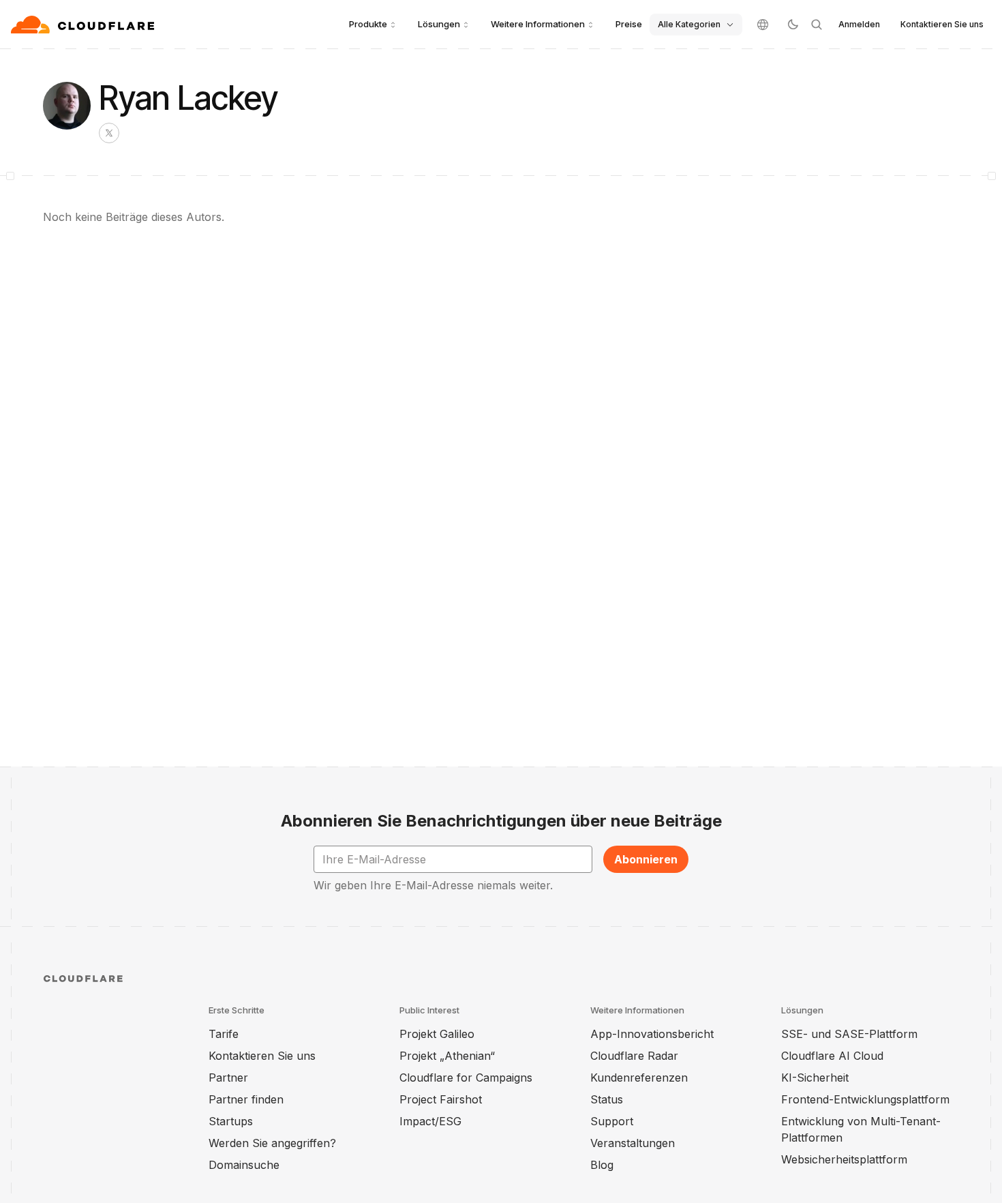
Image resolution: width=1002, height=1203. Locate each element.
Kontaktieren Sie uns (942, 24)
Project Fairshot (440, 1099)
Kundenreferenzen (639, 1077)
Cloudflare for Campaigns (465, 1077)
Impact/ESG (430, 1121)
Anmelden (859, 24)
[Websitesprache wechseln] (763, 24)
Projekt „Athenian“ (447, 1056)
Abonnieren (646, 859)
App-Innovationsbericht (652, 1034)
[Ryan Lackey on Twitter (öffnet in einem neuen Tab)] (109, 133)
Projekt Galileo (436, 1034)
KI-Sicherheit (815, 1077)
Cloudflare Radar (634, 1056)
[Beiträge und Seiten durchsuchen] (816, 24)
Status (606, 1099)
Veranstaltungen (632, 1143)
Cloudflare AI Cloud (832, 1056)
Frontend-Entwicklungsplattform (865, 1099)
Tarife (224, 1034)
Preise (629, 23)
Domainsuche (244, 1165)
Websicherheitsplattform (844, 1159)
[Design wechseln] (792, 24)
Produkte (368, 23)
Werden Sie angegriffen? (272, 1143)
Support (611, 1121)
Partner (228, 1077)
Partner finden (246, 1099)
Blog (601, 1165)
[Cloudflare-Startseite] (84, 24)
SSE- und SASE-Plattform (849, 1034)
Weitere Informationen (538, 23)
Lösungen (439, 23)
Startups (231, 1121)
